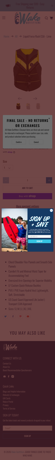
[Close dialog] (51, 210)
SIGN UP (39, 241)
